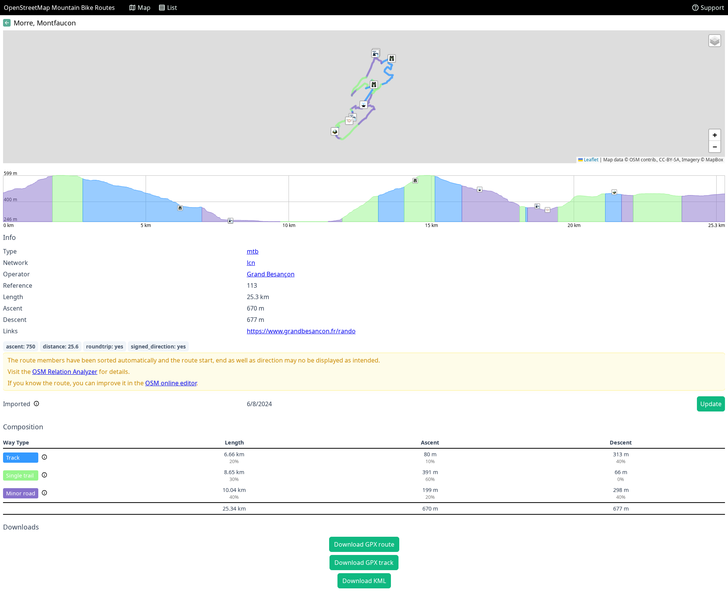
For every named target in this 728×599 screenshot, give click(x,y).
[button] (334, 131)
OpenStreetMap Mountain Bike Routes (59, 7)
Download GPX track (364, 562)
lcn (251, 263)
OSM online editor (170, 383)
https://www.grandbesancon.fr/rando (301, 331)
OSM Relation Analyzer (64, 371)
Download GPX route (364, 544)
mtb (253, 251)
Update (711, 404)
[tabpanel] (364, 324)
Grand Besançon (271, 274)
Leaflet (590, 159)
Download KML (364, 581)
